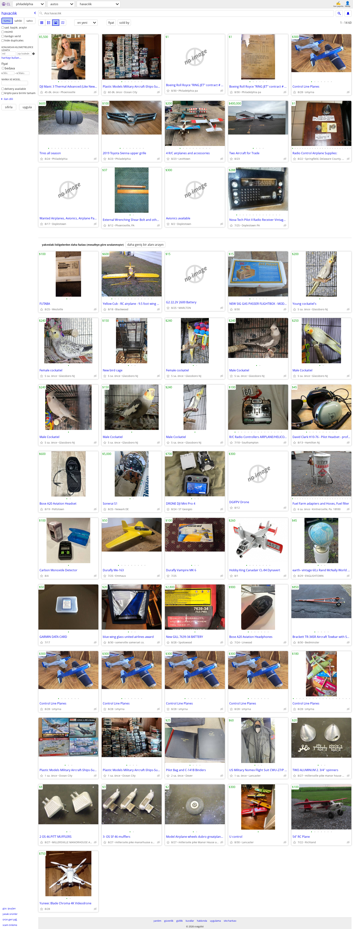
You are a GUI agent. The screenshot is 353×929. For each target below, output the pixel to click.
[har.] (62, 23)
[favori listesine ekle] (41, 92)
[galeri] (55, 23)
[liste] (41, 23)
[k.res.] (48, 23)
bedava (10, 68)
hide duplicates (14, 40)
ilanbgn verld (12, 36)
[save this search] (348, 13)
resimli (8, 31)
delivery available (15, 89)
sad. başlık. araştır (15, 27)
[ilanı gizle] (95, 92)
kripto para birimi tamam (19, 93)
